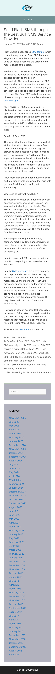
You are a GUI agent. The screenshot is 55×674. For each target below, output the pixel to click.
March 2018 (15, 588)
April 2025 (14, 429)
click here (23, 329)
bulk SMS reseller (30, 345)
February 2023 (16, 530)
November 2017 (17, 600)
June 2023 (14, 515)
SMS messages (20, 271)
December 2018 (17, 565)
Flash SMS (19, 353)
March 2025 (15, 433)
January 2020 (16, 557)
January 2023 (16, 534)
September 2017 (17, 608)
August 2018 (15, 577)
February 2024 (16, 484)
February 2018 (16, 592)
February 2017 (16, 627)
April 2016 (14, 654)
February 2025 (16, 437)
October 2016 (16, 643)
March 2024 (15, 480)
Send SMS (32, 353)
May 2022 (14, 538)
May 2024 (14, 472)
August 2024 (15, 460)
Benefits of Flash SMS (18, 341)
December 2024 (17, 445)
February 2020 (16, 554)
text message (27, 360)
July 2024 (14, 464)
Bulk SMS (35, 341)
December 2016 (17, 635)
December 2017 (17, 596)
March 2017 (15, 623)
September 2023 (17, 503)
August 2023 (15, 507)
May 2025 (14, 425)
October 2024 (16, 453)
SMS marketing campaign (37, 357)
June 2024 (14, 468)
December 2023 (17, 491)
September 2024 (17, 456)
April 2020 (14, 546)
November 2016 (17, 639)
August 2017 (15, 612)
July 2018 (14, 581)
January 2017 (16, 631)
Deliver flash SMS (30, 349)
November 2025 (17, 418)
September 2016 (17, 647)
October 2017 (16, 604)
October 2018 (16, 573)
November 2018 (17, 569)
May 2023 (14, 519)
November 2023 (17, 495)
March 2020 (15, 550)
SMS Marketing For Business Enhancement (29, 372)
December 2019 (17, 561)
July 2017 (14, 616)
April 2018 (14, 585)
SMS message (11, 360)
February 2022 (16, 542)
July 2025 (14, 422)
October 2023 (16, 499)
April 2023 (14, 522)
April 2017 (14, 619)
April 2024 (14, 476)
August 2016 (15, 650)
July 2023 (14, 511)
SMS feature (38, 52)
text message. (11, 100)
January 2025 (16, 441)
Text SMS (12, 337)
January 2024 (16, 488)
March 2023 (15, 526)
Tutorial (22, 337)
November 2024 (17, 449)
